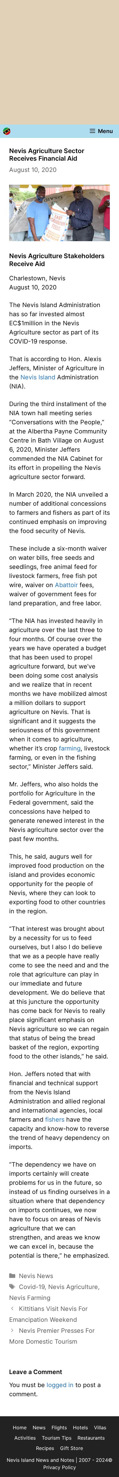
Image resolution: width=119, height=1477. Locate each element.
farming (70, 748)
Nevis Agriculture (73, 1287)
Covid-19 (32, 1287)
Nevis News (36, 1276)
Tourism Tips (56, 1438)
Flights (59, 1427)
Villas (100, 1427)
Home (20, 1427)
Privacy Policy (59, 1467)
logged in (60, 1385)
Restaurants (91, 1438)
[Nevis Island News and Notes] (6, 131)
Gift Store (71, 1448)
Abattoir (66, 585)
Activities (25, 1438)
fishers (54, 1119)
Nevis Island (37, 377)
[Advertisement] (59, 62)
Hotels (80, 1427)
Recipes (45, 1448)
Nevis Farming (29, 1297)
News (39, 1427)
